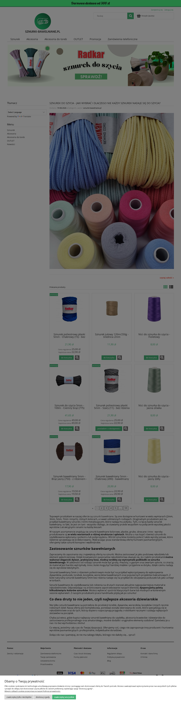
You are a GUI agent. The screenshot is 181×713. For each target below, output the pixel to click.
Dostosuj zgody (43, 697)
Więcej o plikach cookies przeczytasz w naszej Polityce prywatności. (33, 691)
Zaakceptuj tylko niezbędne (19, 697)
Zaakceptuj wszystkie (64, 697)
